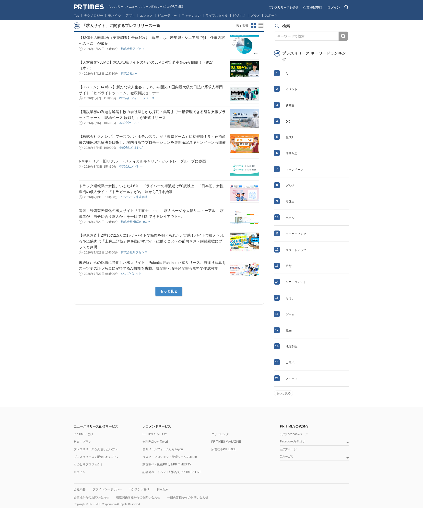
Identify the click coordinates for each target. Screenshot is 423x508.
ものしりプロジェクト (88, 464)
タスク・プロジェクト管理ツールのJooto (169, 457)
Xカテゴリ (287, 456)
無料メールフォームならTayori (162, 449)
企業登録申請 (312, 7)
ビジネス (239, 15)
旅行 (289, 266)
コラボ (290, 362)
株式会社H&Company (136, 221)
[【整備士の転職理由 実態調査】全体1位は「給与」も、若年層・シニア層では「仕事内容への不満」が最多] (244, 44)
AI (287, 73)
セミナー (291, 298)
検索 (343, 36)
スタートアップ (296, 250)
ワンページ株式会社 (134, 197)
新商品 (290, 105)
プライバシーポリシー (107, 489)
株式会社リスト (130, 123)
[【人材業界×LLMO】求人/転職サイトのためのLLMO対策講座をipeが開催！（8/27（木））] (244, 69)
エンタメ (146, 15)
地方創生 (291, 346)
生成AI (290, 137)
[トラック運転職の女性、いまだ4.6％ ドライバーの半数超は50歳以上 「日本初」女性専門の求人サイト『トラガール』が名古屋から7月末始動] (244, 193)
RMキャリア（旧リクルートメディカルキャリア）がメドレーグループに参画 (142, 161)
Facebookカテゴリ (292, 441)
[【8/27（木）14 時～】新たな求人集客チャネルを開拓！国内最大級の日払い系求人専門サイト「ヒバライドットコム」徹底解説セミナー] (244, 94)
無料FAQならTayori (155, 441)
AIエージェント (296, 282)
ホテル (290, 217)
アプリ (130, 15)
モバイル (114, 15)
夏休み (290, 201)
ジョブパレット (131, 273)
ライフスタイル (217, 15)
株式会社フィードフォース (137, 98)
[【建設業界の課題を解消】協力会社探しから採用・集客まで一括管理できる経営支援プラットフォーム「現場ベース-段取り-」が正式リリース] (244, 118)
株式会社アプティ (133, 48)
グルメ (255, 15)
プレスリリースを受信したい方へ (96, 449)
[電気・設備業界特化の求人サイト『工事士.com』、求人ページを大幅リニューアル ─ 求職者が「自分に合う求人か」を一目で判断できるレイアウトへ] (244, 217)
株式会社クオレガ (131, 147)
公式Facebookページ (294, 434)
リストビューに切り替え (261, 25)
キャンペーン (294, 169)
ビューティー (167, 15)
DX (288, 121)
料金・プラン (82, 441)
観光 (289, 330)
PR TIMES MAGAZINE (226, 441)
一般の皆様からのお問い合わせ (187, 497)
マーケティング (296, 234)
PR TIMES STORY (154, 434)
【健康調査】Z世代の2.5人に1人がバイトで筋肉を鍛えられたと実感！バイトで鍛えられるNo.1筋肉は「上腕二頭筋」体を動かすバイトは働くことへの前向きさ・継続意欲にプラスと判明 (151, 241)
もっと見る (169, 291)
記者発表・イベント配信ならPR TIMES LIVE (171, 472)
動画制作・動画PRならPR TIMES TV (166, 464)
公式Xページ (288, 449)
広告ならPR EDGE (223, 449)
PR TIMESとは (83, 434)
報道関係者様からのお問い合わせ (138, 497)
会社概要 (79, 489)
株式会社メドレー (131, 166)
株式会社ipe (129, 73)
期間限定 (291, 153)
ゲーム (290, 314)
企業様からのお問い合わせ (91, 497)
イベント (291, 89)
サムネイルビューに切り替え (253, 25)
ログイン (333, 7)
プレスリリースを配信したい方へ (96, 457)
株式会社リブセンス (134, 252)
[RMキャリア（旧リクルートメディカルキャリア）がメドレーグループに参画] (244, 168)
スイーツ (291, 379)
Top (76, 15)
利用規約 (162, 489)
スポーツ (271, 15)
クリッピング (220, 434)
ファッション (191, 15)
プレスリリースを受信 (283, 7)
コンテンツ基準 (139, 489)
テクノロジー (93, 15)
